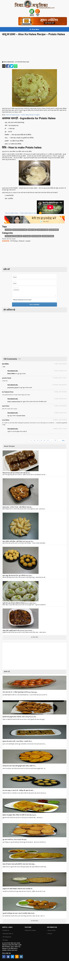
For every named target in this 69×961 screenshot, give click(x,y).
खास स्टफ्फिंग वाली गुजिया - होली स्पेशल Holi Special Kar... (18, 541)
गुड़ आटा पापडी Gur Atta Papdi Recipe (15, 839)
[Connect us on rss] (17, 956)
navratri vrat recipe (42, 230)
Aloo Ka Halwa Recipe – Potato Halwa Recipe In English (23, 115)
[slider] (5, 241)
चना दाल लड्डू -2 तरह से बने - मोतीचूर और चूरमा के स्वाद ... (18, 790)
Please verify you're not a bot (22, 300)
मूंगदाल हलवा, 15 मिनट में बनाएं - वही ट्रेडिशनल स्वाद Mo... (18, 507)
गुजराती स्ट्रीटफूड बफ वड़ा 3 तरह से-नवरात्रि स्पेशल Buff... (19, 913)
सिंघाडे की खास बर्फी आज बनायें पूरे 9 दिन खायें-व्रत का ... (17, 473)
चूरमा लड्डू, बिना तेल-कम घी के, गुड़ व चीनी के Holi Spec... (18, 575)
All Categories (7, 937)
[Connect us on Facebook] (4, 956)
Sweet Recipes (9, 236)
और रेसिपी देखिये (34, 637)
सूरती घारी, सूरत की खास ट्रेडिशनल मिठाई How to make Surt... (20, 603)
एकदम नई (7, 671)
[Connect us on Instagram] (21, 956)
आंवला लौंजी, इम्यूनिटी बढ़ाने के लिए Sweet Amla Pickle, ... (18, 630)
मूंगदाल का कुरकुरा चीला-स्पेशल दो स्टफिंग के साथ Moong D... (20, 815)
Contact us (6, 930)
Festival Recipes (36, 236)
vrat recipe (8, 230)
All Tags (5, 940)
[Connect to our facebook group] (8, 956)
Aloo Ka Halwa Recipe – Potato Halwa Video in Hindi (21, 213)
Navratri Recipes (53, 230)
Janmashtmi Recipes (47, 236)
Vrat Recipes (26, 236)
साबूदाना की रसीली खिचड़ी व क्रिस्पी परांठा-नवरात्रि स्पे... (18, 889)
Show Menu (35, 29)
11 (55, 440)
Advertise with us (8, 933)
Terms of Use (51, 930)
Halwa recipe (18, 236)
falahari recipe (32, 230)
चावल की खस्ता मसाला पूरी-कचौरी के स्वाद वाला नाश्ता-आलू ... (19, 864)
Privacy (50, 933)
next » (63, 440)
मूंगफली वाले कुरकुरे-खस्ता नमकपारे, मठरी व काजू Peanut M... (20, 717)
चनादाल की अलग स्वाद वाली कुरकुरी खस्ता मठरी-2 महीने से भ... (19, 766)
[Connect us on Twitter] (12, 956)
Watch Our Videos (30, 930)
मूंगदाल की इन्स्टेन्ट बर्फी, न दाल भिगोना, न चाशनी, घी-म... (18, 741)
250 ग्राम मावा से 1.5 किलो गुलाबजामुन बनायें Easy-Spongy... (20, 692)
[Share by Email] (4, 66)
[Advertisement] (34, 44)
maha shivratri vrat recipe (20, 230)
